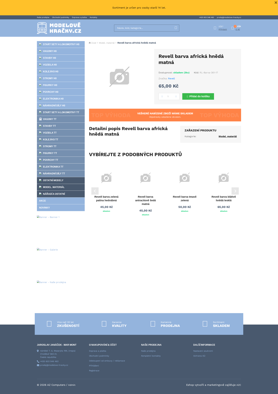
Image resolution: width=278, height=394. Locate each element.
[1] (175, 28)
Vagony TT (49, 119)
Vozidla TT (50, 133)
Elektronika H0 (53, 99)
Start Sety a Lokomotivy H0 (61, 44)
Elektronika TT (53, 167)
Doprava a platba (79, 17)
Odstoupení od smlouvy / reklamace (107, 361)
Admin (71, 385)
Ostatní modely (53, 180)
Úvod (93, 43)
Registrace (94, 370)
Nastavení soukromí (203, 351)
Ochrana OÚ (199, 356)
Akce (42, 201)
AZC (238, 385)
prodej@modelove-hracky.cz (229, 17)
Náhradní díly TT (54, 173)
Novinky (44, 207)
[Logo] (59, 28)
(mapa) (71, 351)
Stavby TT (49, 126)
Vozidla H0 (50, 65)
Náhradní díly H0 (54, 105)
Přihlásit (223, 29)
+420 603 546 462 (206, 17)
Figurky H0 (50, 85)
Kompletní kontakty (151, 356)
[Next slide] (235, 191)
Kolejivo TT (50, 139)
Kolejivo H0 (50, 71)
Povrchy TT (50, 160)
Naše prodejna (43, 17)
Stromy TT (49, 146)
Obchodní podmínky (60, 17)
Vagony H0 (50, 51)
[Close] (276, 2)
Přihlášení (94, 365)
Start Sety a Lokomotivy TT (61, 112)
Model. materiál (54, 187)
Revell (171, 78)
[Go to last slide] (95, 191)
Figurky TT (50, 153)
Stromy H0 (50, 78)
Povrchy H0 (50, 92)
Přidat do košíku (199, 96)
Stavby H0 (49, 58)
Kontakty (93, 17)
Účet (221, 26)
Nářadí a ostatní (54, 194)
